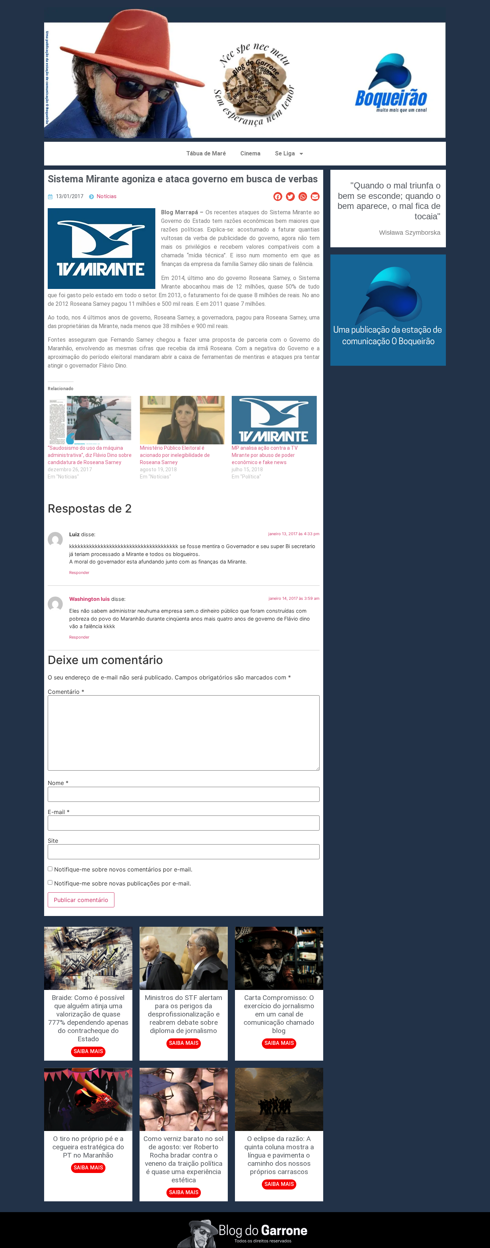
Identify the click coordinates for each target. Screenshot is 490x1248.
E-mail (59, 812)
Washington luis (89, 599)
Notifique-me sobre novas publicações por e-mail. (122, 883)
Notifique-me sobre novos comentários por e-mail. (123, 869)
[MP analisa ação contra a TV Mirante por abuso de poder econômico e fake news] (274, 420)
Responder (79, 572)
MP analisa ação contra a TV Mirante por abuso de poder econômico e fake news (265, 455)
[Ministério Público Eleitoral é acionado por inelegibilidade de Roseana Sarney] (182, 420)
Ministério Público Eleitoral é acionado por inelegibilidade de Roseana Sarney (175, 455)
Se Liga (285, 153)
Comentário (66, 692)
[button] (277, 196)
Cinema (250, 153)
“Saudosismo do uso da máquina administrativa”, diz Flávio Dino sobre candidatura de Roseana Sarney (90, 455)
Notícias (107, 196)
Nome (58, 783)
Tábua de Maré (206, 153)
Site (53, 840)
